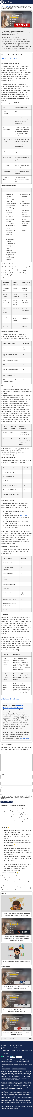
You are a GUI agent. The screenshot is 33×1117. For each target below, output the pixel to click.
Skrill (21, 515)
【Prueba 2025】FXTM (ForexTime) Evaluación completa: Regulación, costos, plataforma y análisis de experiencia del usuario (16, 938)
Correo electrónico (6, 781)
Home (3, 6)
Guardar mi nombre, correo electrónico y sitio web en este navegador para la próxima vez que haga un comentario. (16, 797)
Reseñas (16, 37)
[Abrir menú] (30, 2)
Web (2, 787)
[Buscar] (30, 1038)
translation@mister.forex (15, 1088)
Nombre (3, 774)
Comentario (4, 753)
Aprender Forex (24, 738)
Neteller (26, 515)
